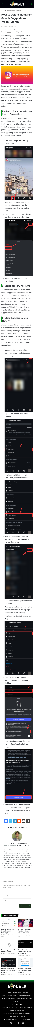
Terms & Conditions (25, 995)
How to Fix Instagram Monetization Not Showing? (7, 930)
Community (17, 993)
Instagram (19, 10)
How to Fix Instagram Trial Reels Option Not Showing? (24, 970)
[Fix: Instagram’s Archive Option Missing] (8, 944)
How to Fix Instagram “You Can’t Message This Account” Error (24, 930)
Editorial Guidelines (8, 998)
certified (9, 32)
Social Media (11, 10)
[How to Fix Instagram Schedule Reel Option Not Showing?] (25, 944)
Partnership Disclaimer (24, 998)
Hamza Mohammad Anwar (8, 26)
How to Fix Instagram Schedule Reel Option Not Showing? (24, 951)
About (9, 993)
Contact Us (17, 1001)
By (2, 26)
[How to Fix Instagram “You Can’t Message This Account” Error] (25, 923)
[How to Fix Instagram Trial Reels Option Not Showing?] (25, 962)
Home (4, 10)
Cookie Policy (12, 995)
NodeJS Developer (9, 845)
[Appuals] (17, 3)
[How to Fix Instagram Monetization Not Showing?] (8, 923)
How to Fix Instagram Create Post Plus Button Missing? (8, 970)
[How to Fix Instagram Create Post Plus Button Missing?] (8, 962)
